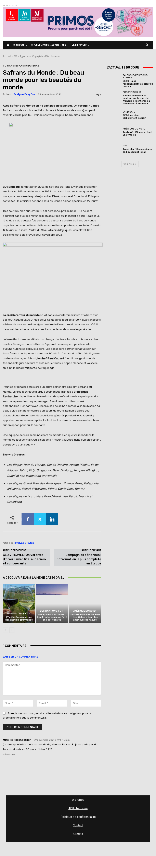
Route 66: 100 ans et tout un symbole (138, 133)
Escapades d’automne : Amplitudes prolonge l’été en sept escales (52, 617)
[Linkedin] (52, 519)
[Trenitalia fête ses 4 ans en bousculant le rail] (114, 149)
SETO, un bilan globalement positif (134, 116)
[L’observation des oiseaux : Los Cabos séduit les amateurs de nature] (85, 603)
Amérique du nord (84, 611)
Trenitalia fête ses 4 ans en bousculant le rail (137, 150)
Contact (78, 825)
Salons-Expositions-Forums (135, 76)
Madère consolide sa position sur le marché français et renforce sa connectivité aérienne (136, 99)
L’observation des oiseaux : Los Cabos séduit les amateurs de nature (85, 617)
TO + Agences (21, 56)
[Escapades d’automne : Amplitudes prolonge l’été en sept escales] (52, 603)
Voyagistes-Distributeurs (46, 56)
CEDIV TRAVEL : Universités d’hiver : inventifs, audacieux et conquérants (24, 559)
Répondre (9, 754)
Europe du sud (132, 92)
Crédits (78, 833)
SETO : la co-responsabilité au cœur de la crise (138, 84)
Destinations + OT (18, 613)
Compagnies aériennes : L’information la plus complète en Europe (78, 559)
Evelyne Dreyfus (24, 94)
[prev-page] (5, 630)
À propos (78, 799)
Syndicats (129, 112)
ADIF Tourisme (78, 808)
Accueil (7, 56)
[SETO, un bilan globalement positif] (114, 115)
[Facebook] (28, 519)
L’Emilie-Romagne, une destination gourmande (19, 618)
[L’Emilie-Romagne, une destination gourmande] (19, 603)
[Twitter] (40, 519)
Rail (125, 146)
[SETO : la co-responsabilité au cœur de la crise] (114, 81)
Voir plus (129, 164)
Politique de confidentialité (78, 816)
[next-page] (11, 630)
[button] (147, 45)
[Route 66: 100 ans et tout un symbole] (114, 132)
